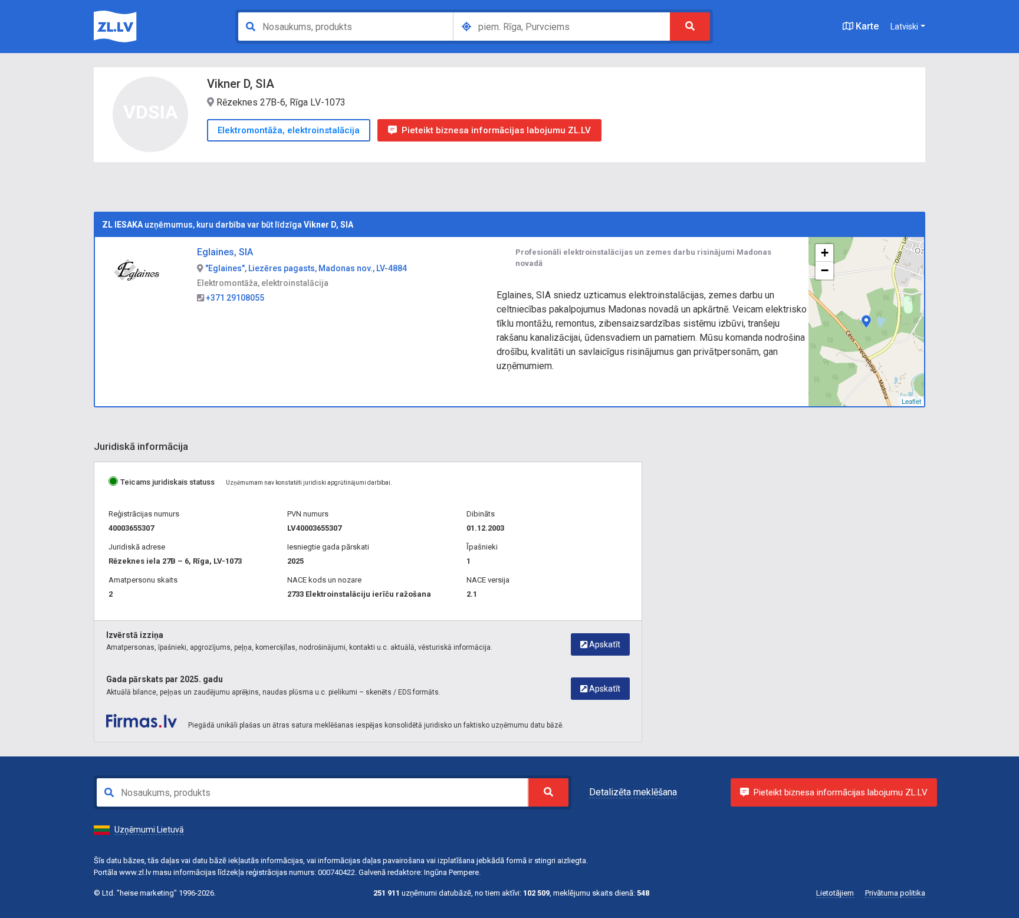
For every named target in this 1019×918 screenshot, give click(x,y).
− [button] (825, 270)
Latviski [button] (904, 26)
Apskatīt (603, 644)
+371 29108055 (234, 297)
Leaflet (911, 401)
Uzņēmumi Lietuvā (149, 829)
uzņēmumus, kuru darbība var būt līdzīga (227, 224)
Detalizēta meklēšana (633, 792)
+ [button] (825, 252)
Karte (866, 26)
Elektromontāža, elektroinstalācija (289, 130)
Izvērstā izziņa (134, 635)
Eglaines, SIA (225, 252)
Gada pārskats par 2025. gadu (164, 679)
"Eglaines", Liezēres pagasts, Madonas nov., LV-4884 (305, 268)
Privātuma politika (895, 893)
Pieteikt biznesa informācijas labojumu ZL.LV (496, 130)
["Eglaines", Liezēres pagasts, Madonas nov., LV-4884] (866, 321)
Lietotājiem (835, 893)
